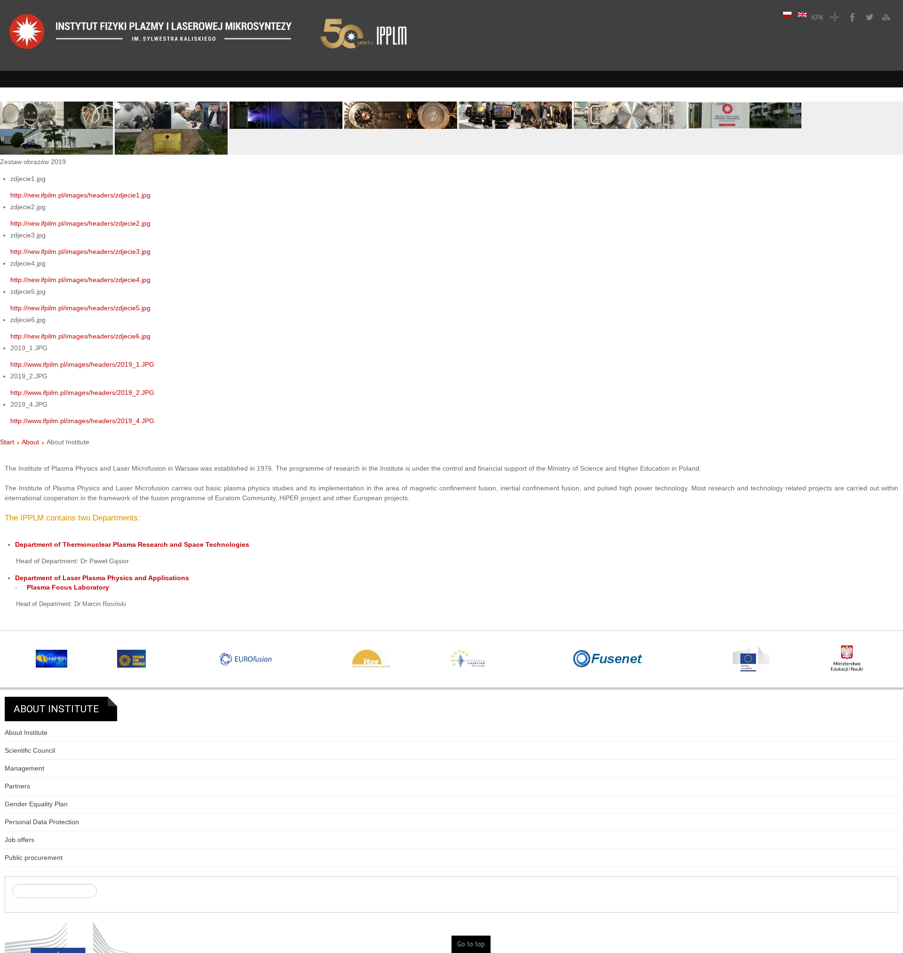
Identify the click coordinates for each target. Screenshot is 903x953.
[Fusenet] (608, 659)
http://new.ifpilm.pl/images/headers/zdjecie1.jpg (80, 195)
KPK (817, 16)
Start (7, 442)
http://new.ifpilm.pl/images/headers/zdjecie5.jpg (80, 308)
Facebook (851, 16)
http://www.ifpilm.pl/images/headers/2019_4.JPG (82, 421)
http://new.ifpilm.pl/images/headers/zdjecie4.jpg (80, 280)
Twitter (868, 16)
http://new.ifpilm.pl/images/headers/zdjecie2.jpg (80, 223)
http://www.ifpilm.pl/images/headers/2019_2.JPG (82, 392)
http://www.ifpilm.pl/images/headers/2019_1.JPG (82, 364)
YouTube (885, 16)
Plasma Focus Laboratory (68, 587)
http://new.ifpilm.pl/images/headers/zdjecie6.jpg (80, 336)
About (30, 442)
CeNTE (834, 16)
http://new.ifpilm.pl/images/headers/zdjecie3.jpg (80, 251)
